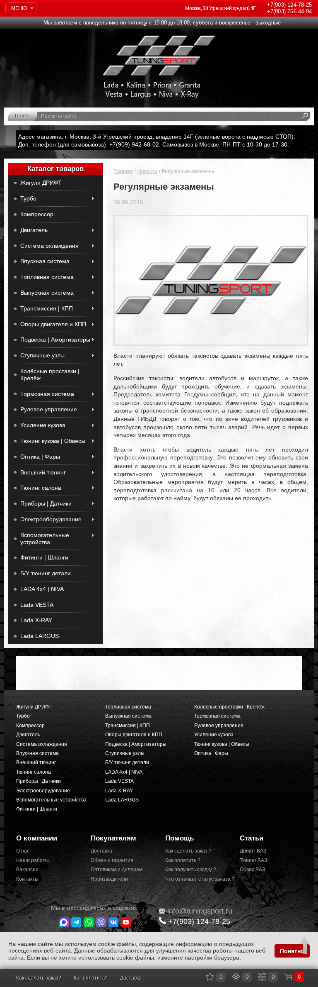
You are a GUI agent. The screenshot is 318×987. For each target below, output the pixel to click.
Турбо (28, 198)
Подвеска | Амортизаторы (55, 339)
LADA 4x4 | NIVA (42, 589)
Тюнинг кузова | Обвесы (52, 440)
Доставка (101, 851)
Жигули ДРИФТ (41, 182)
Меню (18, 8)
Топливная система (47, 277)
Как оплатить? (91, 978)
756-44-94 (289, 11)
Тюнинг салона (40, 487)
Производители (109, 879)
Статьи (251, 838)
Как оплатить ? (182, 860)
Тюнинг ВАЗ (253, 860)
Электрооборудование (51, 519)
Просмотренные (236, 976)
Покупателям (113, 838)
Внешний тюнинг (43, 472)
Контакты (27, 879)
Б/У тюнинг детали (45, 573)
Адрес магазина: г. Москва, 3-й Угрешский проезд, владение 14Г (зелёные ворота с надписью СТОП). (156, 136)
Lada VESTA (36, 604)
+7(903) (199, 921)
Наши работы (32, 860)
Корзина (288, 976)
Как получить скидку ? (190, 869)
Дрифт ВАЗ (253, 851)
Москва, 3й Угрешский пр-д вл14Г (220, 8)
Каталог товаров (55, 169)
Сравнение (262, 976)
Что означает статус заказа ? (196, 879)
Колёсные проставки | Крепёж (50, 374)
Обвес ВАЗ (252, 869)
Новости (147, 171)
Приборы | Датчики (46, 503)
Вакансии (27, 869)
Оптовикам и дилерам (116, 869)
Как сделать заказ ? (188, 851)
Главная (123, 171)
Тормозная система (47, 394)
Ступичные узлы (42, 355)
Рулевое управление (48, 409)
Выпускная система (47, 292)
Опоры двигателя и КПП (53, 324)
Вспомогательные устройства (44, 538)
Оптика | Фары (40, 456)
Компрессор (36, 214)
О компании (36, 838)
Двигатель (34, 230)
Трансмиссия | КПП (46, 308)
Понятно (292, 951)
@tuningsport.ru (199, 911)
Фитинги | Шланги (44, 557)
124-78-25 (289, 5)
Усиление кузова (42, 425)
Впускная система (45, 261)
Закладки (210, 976)
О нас (22, 851)
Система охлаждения (49, 245)
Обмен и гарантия (112, 860)
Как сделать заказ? (38, 978)
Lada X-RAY (36, 620)
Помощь (179, 838)
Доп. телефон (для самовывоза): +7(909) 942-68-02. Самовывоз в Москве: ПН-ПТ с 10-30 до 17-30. (153, 144)
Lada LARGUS (39, 636)
